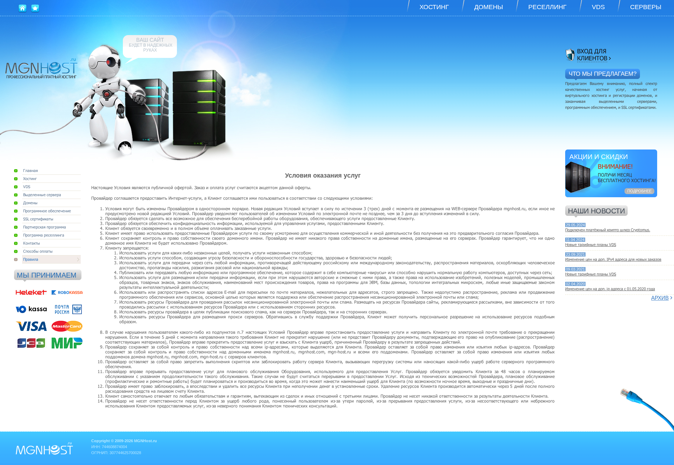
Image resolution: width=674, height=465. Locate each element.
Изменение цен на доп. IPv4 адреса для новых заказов (613, 259)
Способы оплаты (38, 251)
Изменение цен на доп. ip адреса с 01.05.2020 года (610, 288)
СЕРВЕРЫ (645, 7)
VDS (598, 7)
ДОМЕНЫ (488, 7)
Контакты (31, 243)
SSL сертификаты (38, 219)
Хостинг (30, 178)
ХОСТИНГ (434, 7)
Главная (30, 170)
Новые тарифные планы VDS (590, 244)
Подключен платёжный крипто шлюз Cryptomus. (607, 229)
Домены (30, 202)
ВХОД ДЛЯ (592, 55)
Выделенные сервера (42, 194)
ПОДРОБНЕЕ (639, 191)
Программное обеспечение (47, 210)
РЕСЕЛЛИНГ (547, 7)
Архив (660, 298)
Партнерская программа (44, 227)
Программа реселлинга (43, 235)
